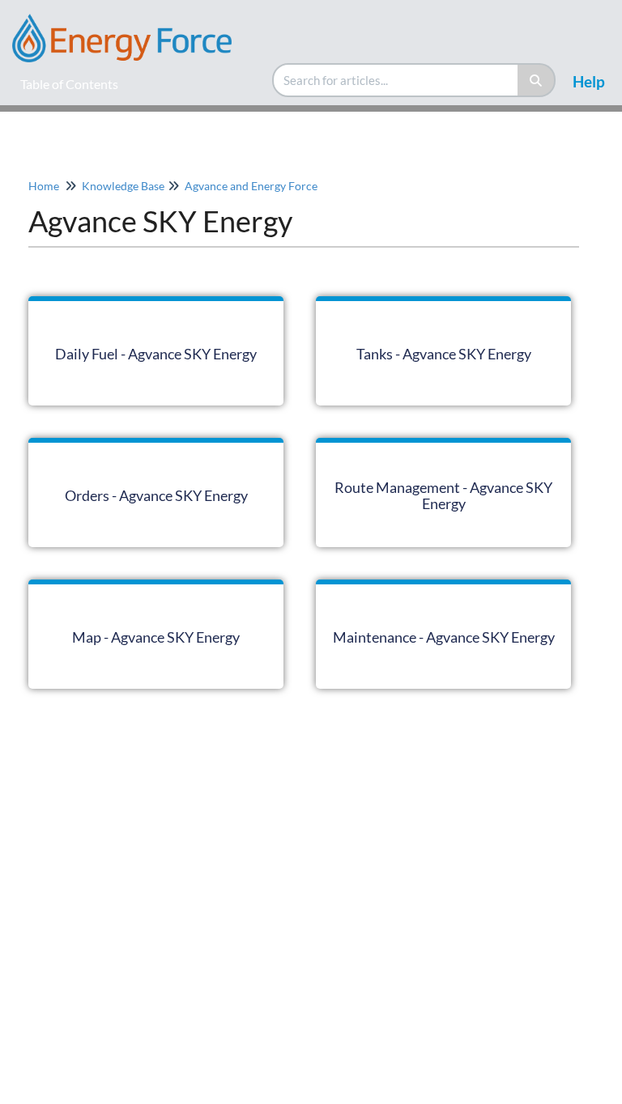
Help (589, 81)
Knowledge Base (123, 186)
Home (43, 186)
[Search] (537, 80)
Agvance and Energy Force (251, 186)
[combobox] (396, 80)
